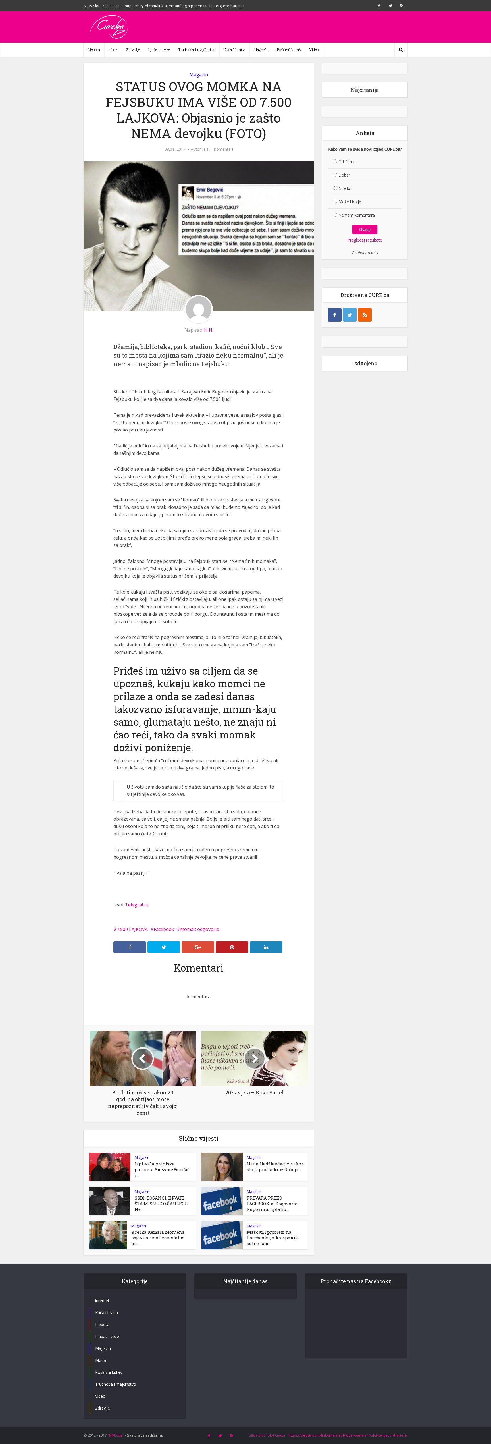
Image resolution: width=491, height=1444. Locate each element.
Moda (113, 49)
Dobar (344, 175)
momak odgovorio (199, 929)
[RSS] (365, 315)
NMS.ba (115, 1435)
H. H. (206, 149)
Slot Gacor (112, 5)
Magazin (261, 49)
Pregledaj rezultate (365, 240)
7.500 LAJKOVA (132, 929)
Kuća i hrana (234, 49)
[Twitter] (350, 315)
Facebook (164, 929)
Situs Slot (91, 5)
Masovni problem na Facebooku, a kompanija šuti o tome (273, 1237)
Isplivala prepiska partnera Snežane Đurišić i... (162, 1169)
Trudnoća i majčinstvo (196, 49)
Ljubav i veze (159, 49)
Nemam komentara (356, 215)
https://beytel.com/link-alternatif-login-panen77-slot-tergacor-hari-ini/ (184, 5)
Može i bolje (349, 201)
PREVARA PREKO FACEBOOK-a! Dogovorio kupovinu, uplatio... (272, 1203)
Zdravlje (133, 49)
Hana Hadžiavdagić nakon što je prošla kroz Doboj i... (275, 1166)
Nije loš (345, 188)
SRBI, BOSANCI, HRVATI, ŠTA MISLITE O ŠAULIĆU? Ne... (162, 1203)
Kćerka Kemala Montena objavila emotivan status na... (158, 1237)
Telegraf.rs (137, 905)
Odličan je (347, 161)
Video (314, 49)
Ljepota (94, 49)
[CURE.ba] (109, 27)
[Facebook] (335, 315)
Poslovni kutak (289, 49)
